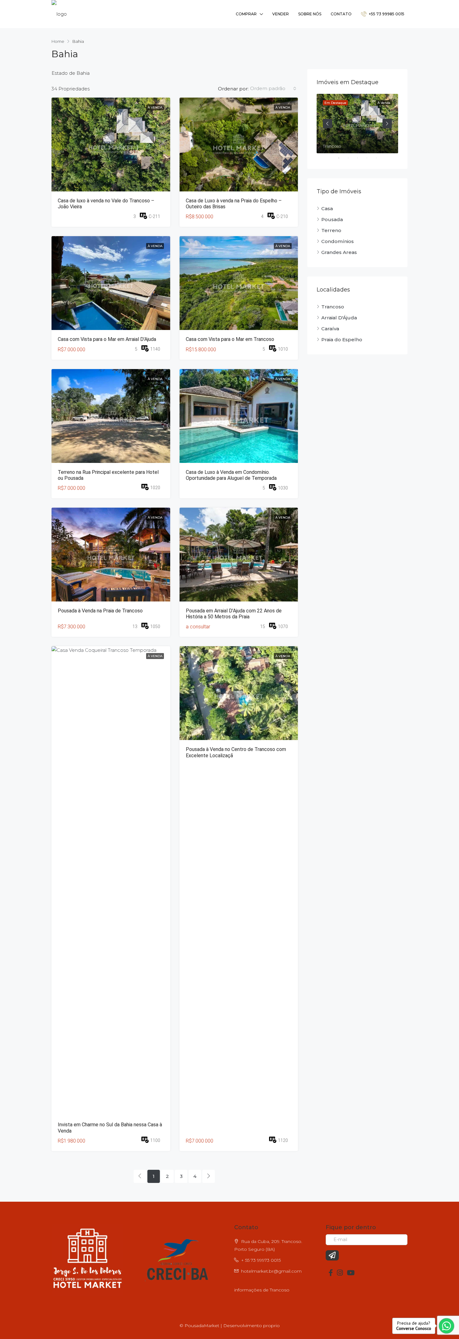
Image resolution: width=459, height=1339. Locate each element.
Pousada (332, 219)
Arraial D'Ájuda (339, 318)
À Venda (155, 107)
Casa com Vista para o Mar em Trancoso (230, 339)
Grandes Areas (339, 252)
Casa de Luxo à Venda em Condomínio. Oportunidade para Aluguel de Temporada (231, 475)
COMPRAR (246, 14)
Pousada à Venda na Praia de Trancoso (100, 611)
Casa (327, 208)
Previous (327, 123)
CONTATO (341, 14)
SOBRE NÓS (309, 14)
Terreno (331, 230)
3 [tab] (361, 158)
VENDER (280, 14)
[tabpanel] (357, 123)
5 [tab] (379, 158)
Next (387, 123)
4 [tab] (370, 158)
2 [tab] (351, 158)
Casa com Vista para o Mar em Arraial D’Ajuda (107, 339)
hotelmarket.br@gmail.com (271, 1271)
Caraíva (330, 329)
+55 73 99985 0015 (386, 14)
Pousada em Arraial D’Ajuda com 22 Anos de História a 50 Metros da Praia (234, 614)
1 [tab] (342, 158)
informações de (252, 1290)
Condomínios (337, 241)
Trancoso (332, 307)
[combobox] (273, 88)
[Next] (208, 1176)
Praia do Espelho (341, 339)
